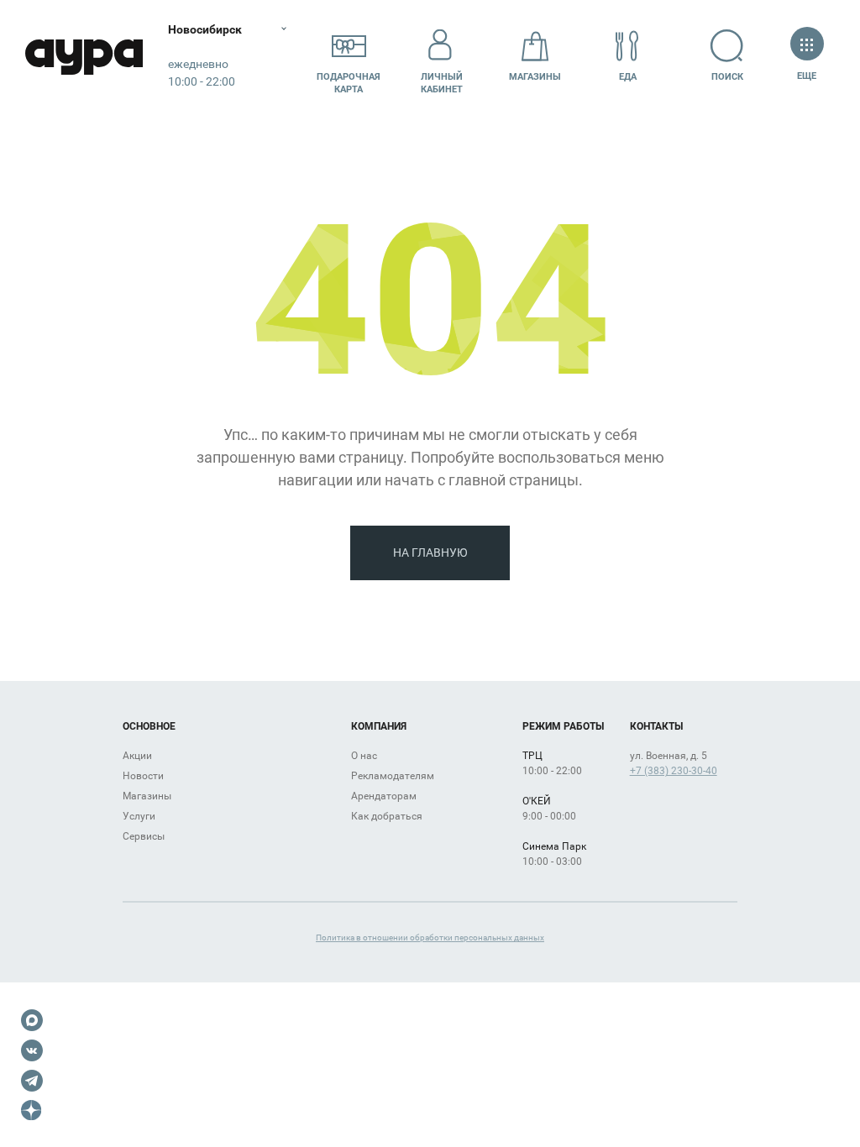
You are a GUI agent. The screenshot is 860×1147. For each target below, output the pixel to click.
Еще (807, 76)
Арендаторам (384, 796)
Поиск (727, 76)
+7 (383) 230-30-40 (673, 771)
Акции (137, 756)
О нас (364, 756)
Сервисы (144, 836)
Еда (628, 76)
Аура (84, 56)
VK (32, 1050)
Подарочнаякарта (348, 83)
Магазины (535, 76)
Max (32, 1020)
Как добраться (386, 816)
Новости (143, 776)
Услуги (139, 816)
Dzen (32, 1111)
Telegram (32, 1081)
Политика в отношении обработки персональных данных (430, 937)
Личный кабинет (442, 83)
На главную (430, 552)
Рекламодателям (392, 776)
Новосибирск (205, 29)
